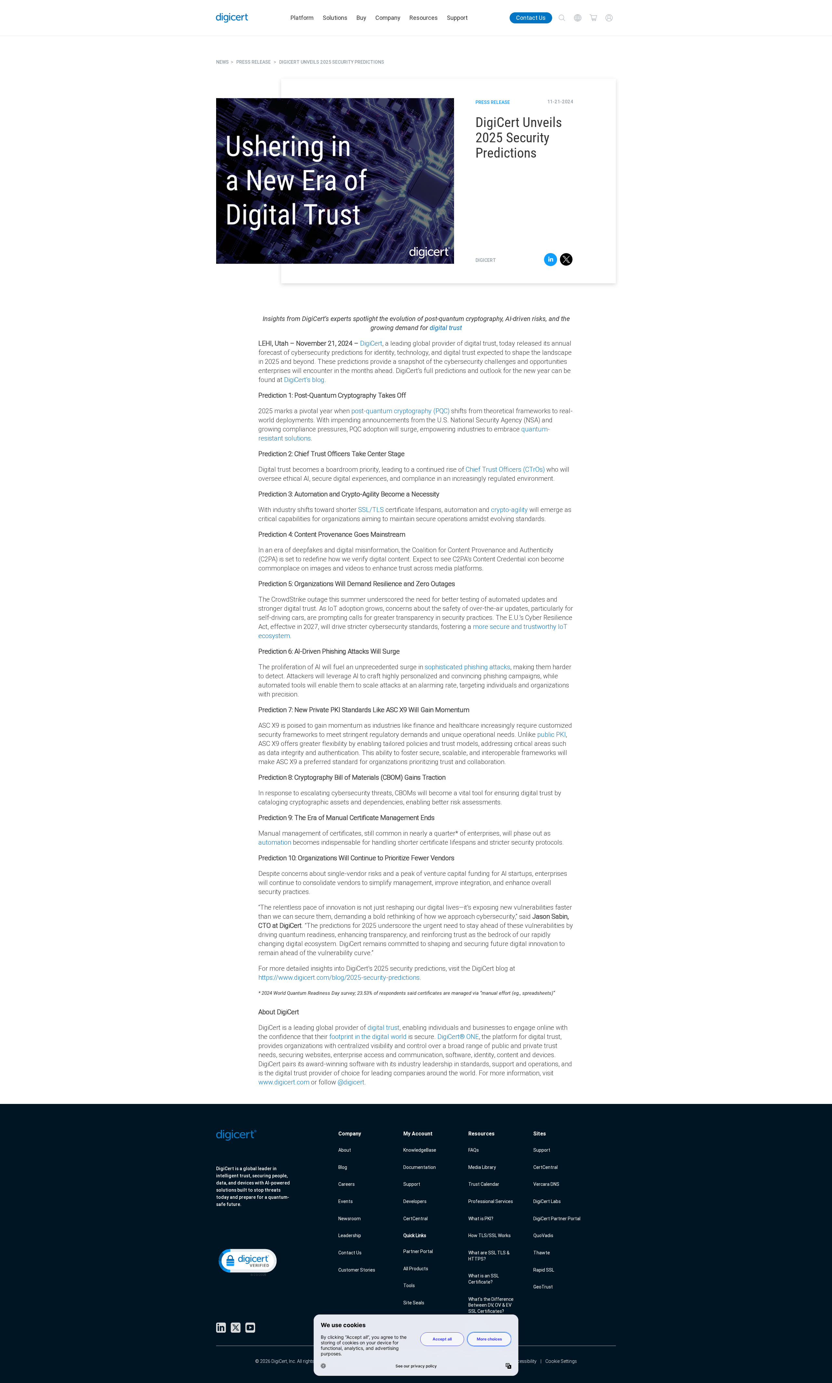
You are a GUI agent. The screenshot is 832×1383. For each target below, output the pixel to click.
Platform (302, 17)
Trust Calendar (483, 1184)
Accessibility (524, 1361)
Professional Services (490, 1201)
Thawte (541, 1253)
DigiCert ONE (458, 1036)
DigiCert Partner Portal (556, 1219)
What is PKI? (480, 1219)
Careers (346, 1184)
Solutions (335, 17)
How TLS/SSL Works (489, 1235)
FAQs (473, 1150)
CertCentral (415, 1219)
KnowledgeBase (419, 1150)
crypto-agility (509, 510)
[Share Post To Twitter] (566, 260)
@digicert (351, 1082)
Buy (361, 17)
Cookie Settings (561, 1361)
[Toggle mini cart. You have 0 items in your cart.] (593, 18)
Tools (409, 1285)
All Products (415, 1269)
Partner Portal (418, 1251)
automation (274, 842)
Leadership (349, 1235)
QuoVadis (543, 1235)
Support (457, 17)
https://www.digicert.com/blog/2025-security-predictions (339, 977)
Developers (414, 1201)
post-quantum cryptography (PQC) (400, 411)
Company (387, 17)
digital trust (446, 328)
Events (345, 1201)
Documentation (419, 1167)
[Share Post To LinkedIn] (550, 260)
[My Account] (609, 18)
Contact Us (531, 17)
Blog (342, 1167)
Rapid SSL (543, 1270)
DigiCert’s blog (304, 380)
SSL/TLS (371, 510)
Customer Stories (356, 1270)
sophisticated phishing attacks (466, 667)
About (344, 1150)
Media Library (482, 1167)
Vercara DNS (546, 1184)
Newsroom (349, 1219)
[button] (247, 1262)
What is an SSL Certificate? (483, 1279)
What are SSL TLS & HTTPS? (489, 1256)
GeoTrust (543, 1287)
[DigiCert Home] (232, 18)
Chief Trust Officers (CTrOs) (505, 469)
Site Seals (413, 1303)
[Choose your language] (577, 18)
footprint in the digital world (368, 1036)
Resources (424, 17)
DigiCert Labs (547, 1201)
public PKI (551, 734)
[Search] (562, 18)
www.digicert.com (283, 1082)
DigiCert (371, 343)
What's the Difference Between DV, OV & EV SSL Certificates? (491, 1305)
